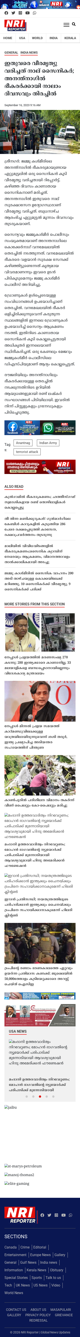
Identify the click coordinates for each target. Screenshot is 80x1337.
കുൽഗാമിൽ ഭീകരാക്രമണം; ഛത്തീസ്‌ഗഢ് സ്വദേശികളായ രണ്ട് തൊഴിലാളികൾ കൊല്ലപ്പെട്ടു (39, 502)
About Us (38, 1310)
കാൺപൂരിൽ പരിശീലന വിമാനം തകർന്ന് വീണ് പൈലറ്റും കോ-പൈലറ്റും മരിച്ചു (39, 803)
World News (13, 1293)
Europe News (40, 1255)
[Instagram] (20, 13)
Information (13, 1270)
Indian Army (48, 443)
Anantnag (23, 443)
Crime (25, 1247)
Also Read (13, 486)
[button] (26, 1096)
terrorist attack (27, 452)
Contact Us (16, 1310)
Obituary (56, 1270)
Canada (10, 1247)
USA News (18, 1031)
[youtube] (27, 13)
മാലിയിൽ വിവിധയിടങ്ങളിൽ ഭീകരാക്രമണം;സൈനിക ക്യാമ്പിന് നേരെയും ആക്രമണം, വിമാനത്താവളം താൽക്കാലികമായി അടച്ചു (37, 554)
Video (55, 1285)
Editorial (39, 1247)
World (37, 38)
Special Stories (16, 1278)
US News (41, 1285)
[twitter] (13, 13)
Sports (37, 1278)
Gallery (59, 1255)
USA (22, 38)
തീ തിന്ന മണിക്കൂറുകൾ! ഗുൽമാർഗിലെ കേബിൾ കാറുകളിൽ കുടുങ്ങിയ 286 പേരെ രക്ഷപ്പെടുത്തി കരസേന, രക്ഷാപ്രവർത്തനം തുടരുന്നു (37, 527)
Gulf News (28, 1262)
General (11, 52)
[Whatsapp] (34, 13)
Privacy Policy (38, 1315)
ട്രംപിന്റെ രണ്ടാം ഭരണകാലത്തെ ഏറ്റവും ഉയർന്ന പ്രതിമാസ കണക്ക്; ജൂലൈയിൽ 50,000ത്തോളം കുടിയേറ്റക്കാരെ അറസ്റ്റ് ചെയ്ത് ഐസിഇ (38, 976)
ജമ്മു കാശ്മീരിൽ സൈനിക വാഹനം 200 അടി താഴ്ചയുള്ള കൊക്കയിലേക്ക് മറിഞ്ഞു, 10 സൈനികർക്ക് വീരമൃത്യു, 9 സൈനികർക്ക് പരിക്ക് (38, 581)
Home (7, 38)
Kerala (70, 38)
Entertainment (15, 1255)
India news (29, 52)
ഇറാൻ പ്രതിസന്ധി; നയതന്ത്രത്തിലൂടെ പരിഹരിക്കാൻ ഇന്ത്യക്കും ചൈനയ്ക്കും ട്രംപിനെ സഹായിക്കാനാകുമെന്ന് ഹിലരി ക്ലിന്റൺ (38, 907)
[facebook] (6, 13)
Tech (8, 1285)
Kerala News (36, 1270)
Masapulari (60, 1310)
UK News (23, 1285)
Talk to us (53, 1278)
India (54, 38)
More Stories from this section (34, 604)
